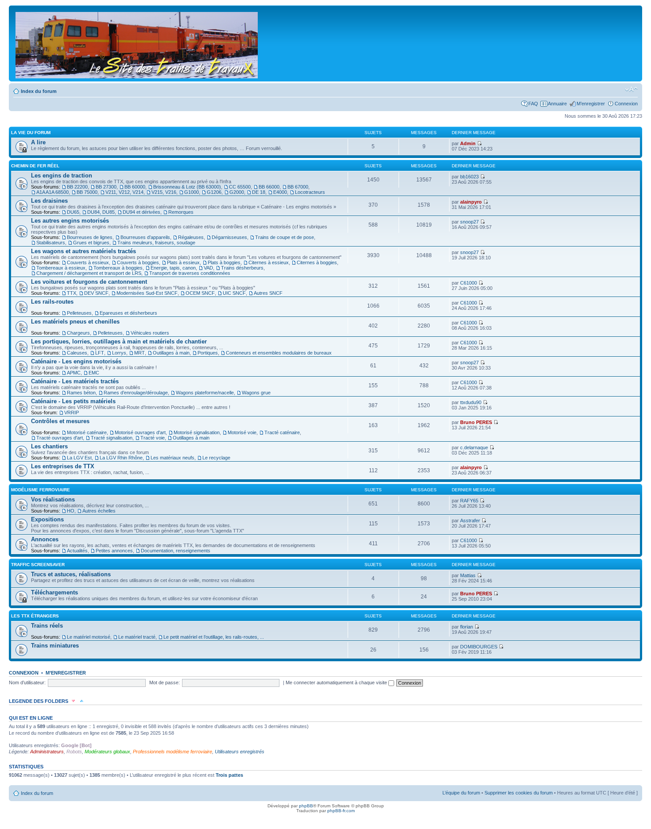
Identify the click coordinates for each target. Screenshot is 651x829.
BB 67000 (297, 186)
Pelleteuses (79, 313)
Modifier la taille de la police (631, 89)
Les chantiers (49, 446)
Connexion (626, 103)
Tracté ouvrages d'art (59, 437)
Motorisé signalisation (197, 432)
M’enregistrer (591, 103)
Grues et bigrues (91, 242)
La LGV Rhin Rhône (121, 457)
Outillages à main (171, 352)
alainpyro (471, 201)
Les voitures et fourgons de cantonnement (89, 281)
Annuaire (557, 103)
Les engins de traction (61, 175)
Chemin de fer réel (35, 165)
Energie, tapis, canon (173, 267)
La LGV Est (79, 457)
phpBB (306, 805)
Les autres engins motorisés (70, 220)
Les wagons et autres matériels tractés (83, 251)
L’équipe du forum (461, 792)
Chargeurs (78, 332)
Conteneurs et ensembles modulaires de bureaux (279, 352)
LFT (99, 352)
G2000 (236, 192)
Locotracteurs (310, 192)
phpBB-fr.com (341, 810)
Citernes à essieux (268, 262)
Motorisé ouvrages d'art (140, 432)
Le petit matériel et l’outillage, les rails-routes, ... (213, 637)
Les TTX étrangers (35, 615)
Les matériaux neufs (172, 457)
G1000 (191, 192)
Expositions (47, 519)
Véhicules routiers (150, 332)
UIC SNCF (234, 293)
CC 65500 (240, 186)
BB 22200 (77, 186)
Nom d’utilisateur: (27, 682)
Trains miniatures (55, 645)
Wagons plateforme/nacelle (205, 392)
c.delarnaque (474, 447)
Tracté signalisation (111, 437)
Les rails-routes (52, 301)
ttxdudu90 (470, 402)
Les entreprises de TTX (62, 466)
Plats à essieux (183, 262)
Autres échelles (99, 510)
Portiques (208, 352)
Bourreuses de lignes (89, 237)
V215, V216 (163, 192)
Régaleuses (191, 237)
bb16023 (469, 176)
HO (70, 510)
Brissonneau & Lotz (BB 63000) (187, 186)
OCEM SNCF (200, 293)
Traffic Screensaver (38, 564)
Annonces (44, 539)
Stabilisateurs (50, 242)
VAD (208, 267)
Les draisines (49, 200)
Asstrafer (470, 520)
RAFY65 (469, 500)
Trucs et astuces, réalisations (71, 574)
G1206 (214, 192)
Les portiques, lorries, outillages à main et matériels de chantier (119, 341)
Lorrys (119, 352)
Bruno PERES (476, 422)
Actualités (77, 550)
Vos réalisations (53, 499)
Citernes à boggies (317, 262)
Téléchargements (54, 592)
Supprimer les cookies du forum (518, 792)
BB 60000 (134, 186)
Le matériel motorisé (88, 637)
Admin (468, 143)
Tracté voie (152, 437)
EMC (94, 372)
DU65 (73, 212)
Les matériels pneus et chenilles (75, 321)
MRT (139, 352)
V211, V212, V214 (124, 192)
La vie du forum (30, 132)
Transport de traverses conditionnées (189, 273)
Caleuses (77, 352)
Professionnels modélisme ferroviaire (172, 751)
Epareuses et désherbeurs (128, 313)
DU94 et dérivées (141, 212)
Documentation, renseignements (175, 550)
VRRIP (71, 412)
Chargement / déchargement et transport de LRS (88, 273)
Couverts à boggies (138, 262)
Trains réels (47, 625)
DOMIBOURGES (478, 646)
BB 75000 (87, 192)
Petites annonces (114, 550)
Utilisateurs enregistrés (239, 751)
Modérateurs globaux (107, 751)
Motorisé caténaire (87, 432)
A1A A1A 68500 (52, 192)
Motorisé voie (242, 432)
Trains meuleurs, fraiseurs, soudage (156, 242)
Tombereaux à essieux (60, 267)
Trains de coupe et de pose (284, 237)
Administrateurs (47, 751)
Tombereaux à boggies (118, 267)
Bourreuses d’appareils (145, 237)
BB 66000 (269, 186)
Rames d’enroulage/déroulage (136, 392)
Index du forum (39, 91)
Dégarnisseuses (229, 237)
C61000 (468, 282)
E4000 (280, 192)
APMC (74, 372)
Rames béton (81, 392)
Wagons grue (256, 392)
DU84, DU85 (101, 212)
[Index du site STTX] (137, 43)
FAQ (533, 103)
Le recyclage (216, 457)
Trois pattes (229, 775)
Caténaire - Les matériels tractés (75, 381)
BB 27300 (106, 186)
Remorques (181, 212)
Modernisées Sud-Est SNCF (147, 293)
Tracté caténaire (282, 432)
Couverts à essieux (88, 262)
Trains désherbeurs (242, 267)
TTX (71, 293)
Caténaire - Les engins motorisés (76, 361)
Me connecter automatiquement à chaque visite (337, 682)
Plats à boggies (224, 262)
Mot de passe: (164, 682)
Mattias (468, 575)
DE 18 (258, 192)
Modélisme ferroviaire (40, 489)
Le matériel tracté (136, 637)
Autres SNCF (268, 293)
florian (466, 626)
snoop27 (469, 221)
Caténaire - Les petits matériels (73, 401)
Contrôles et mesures (60, 421)
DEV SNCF (96, 293)
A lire (38, 142)
